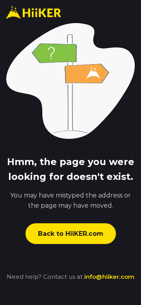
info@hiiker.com (109, 276)
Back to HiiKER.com (70, 233)
